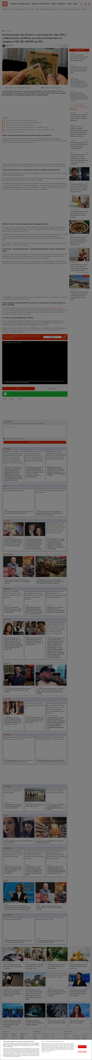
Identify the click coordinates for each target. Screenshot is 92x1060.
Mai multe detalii (10, 1046)
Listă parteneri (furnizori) (46, 1051)
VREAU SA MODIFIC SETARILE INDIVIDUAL (82, 1052)
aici (24, 1052)
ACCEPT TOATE (82, 1046)
